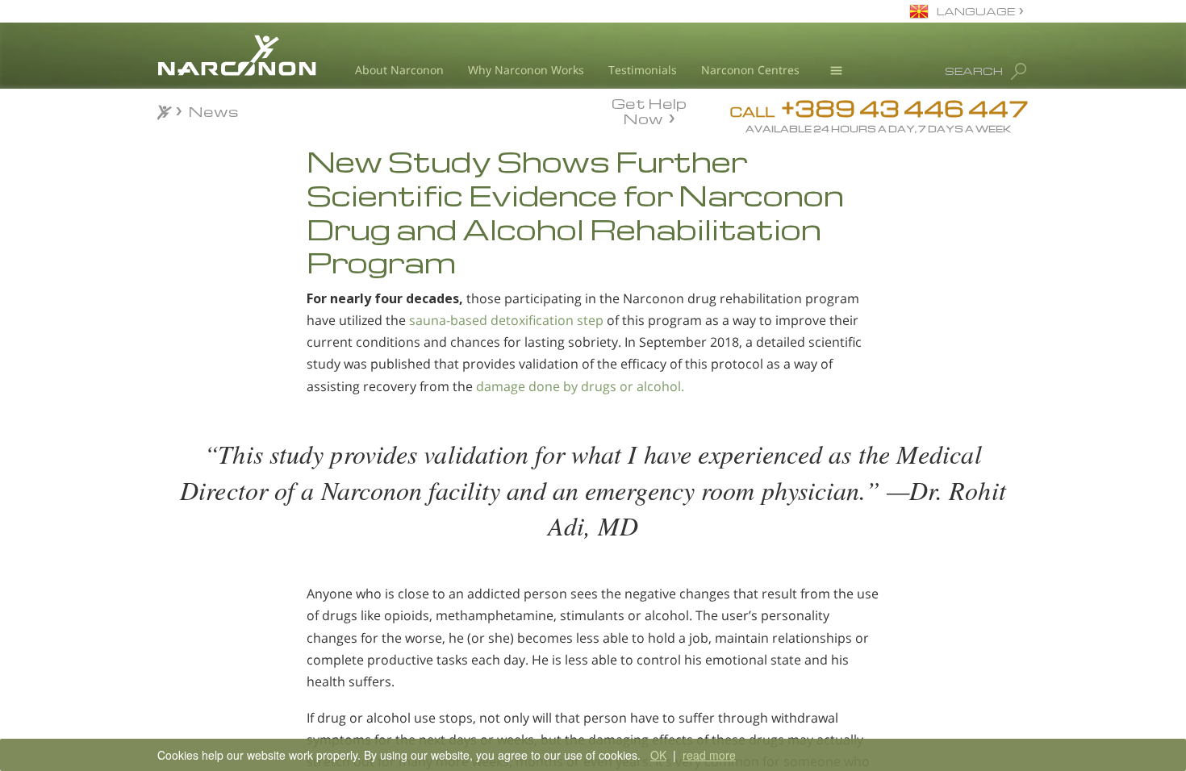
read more (709, 755)
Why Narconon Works (526, 69)
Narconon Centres (750, 69)
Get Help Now (649, 110)
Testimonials (642, 69)
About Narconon (399, 69)
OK (658, 755)
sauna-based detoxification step (506, 320)
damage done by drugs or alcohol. (580, 386)
